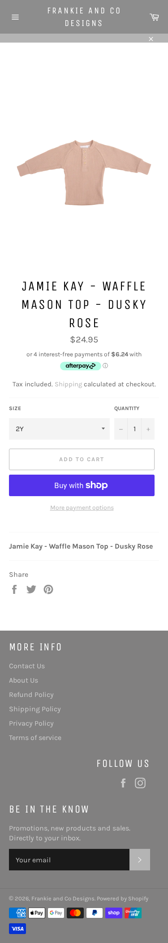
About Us (23, 680)
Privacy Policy (31, 723)
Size (15, 408)
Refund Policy (31, 694)
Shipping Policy (35, 709)
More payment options (82, 507)
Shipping (68, 384)
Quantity (126, 408)
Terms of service (35, 737)
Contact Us (27, 666)
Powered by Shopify (122, 898)
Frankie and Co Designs (84, 16)
